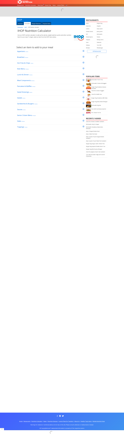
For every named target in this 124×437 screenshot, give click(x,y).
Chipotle (99, 26)
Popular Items (46, 23)
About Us (77, 421)
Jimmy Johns (100, 31)
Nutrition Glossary (53, 421)
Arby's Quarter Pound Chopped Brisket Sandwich (95, 137)
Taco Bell (99, 45)
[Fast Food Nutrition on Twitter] (62, 416)
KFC (87, 34)
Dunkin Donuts (89, 31)
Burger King (99, 23)
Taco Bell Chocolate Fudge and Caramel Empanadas (95, 155)
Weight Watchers (36, 23)
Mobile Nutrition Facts (99, 421)
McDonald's (99, 34)
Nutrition (20, 23)
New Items (40, 5)
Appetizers (22, 51)
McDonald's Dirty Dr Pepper (92, 124)
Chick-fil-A (88, 26)
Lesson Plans (60, 5)
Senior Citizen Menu (26, 115)
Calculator (27, 23)
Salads (21, 98)
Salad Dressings (24, 92)
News (54, 5)
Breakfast (22, 57)
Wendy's (88, 47)
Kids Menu (23, 69)
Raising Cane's (100, 39)
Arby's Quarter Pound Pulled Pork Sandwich (96, 141)
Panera (98, 37)
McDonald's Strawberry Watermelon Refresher (94, 127)
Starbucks (99, 42)
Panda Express (89, 37)
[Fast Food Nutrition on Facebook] (57, 416)
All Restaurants (97, 51)
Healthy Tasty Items (86, 421)
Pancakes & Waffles (26, 86)
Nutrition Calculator (30, 5)
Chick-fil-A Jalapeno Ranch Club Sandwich (95, 152)
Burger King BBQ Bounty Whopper (94, 149)
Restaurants (20, 5)
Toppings (22, 127)
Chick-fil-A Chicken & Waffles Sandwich (95, 121)
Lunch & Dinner (24, 74)
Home (20, 421)
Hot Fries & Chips (25, 63)
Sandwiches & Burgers (27, 104)
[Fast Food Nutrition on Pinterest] (59, 416)
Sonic (87, 42)
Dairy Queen (100, 28)
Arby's (87, 23)
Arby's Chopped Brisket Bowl (92, 131)
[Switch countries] (67, 5)
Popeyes (88, 39)
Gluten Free (48, 5)
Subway (88, 45)
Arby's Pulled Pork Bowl (91, 134)
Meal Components (25, 80)
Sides (21, 121)
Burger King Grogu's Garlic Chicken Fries (95, 143)
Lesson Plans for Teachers (66, 421)
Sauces (21, 109)
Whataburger (100, 47)
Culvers (87, 28)
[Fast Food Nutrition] (24, 2)
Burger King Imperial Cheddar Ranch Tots (95, 146)
